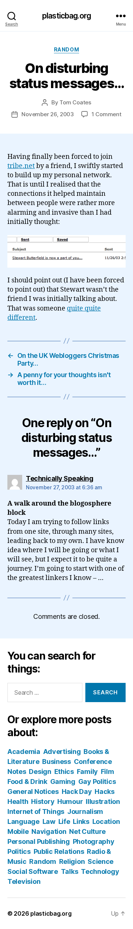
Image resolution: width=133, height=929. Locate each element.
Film (107, 771)
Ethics (64, 771)
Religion (72, 861)
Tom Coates (75, 102)
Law (48, 821)
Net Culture (87, 831)
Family (87, 771)
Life (64, 821)
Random (66, 49)
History (42, 801)
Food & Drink (27, 781)
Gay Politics (97, 781)
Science (100, 861)
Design (40, 771)
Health (17, 801)
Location (106, 821)
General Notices (33, 791)
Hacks (105, 791)
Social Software (32, 871)
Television (23, 881)
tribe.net (21, 166)
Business (56, 761)
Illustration (103, 801)
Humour (70, 801)
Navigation (48, 831)
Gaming (62, 781)
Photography (94, 841)
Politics (19, 851)
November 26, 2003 (47, 114)
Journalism (85, 811)
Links (81, 821)
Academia (23, 751)
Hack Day (77, 791)
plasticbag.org (66, 16)
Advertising (62, 751)
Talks (69, 871)
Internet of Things (35, 811)
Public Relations (59, 851)
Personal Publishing (38, 841)
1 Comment (107, 114)
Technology (100, 871)
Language (23, 821)
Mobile (17, 831)
